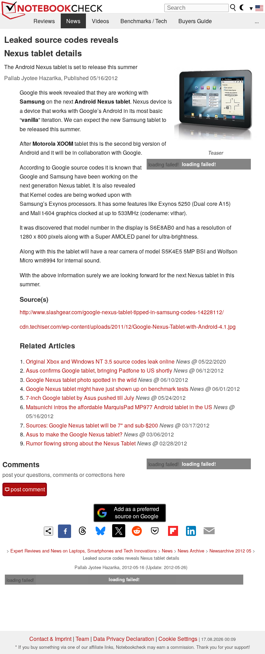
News (73, 21)
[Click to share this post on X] (118, 530)
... (257, 21)
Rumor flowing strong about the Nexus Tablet (81, 443)
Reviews (44, 21)
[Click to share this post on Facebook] (64, 531)
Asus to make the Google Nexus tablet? (74, 434)
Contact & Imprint (50, 639)
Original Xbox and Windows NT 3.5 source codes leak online (100, 361)
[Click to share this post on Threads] (82, 531)
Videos (100, 21)
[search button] (233, 7)
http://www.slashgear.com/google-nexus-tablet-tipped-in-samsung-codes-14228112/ (122, 312)
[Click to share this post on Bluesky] (100, 531)
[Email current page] (209, 531)
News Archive (191, 550)
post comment (27, 489)
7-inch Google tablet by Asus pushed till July (80, 398)
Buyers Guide (195, 21)
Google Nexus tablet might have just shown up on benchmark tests (107, 389)
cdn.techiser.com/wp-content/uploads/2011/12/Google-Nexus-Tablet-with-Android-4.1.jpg (128, 326)
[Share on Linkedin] (190, 530)
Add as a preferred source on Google (136, 512)
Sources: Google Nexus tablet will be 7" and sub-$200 (92, 425)
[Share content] (48, 531)
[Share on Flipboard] (172, 530)
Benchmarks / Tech (143, 21)
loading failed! (163, 164)
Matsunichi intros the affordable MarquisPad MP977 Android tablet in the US (119, 407)
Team (82, 639)
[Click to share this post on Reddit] (136, 530)
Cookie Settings (177, 639)
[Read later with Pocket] (154, 530)
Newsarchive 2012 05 (230, 550)
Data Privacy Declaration (123, 639)
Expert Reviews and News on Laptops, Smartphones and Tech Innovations (83, 550)
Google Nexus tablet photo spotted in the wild (81, 380)
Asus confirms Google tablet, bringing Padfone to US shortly (99, 370)
